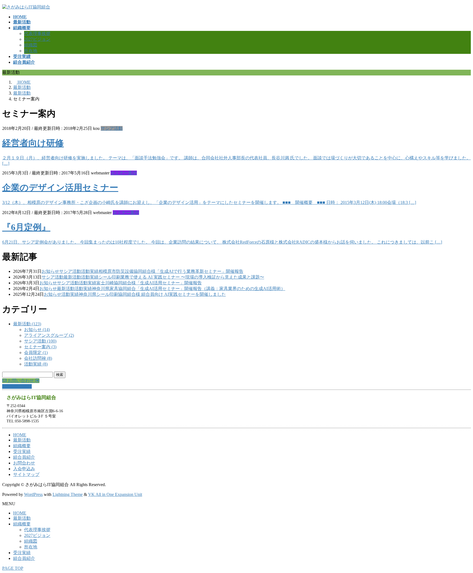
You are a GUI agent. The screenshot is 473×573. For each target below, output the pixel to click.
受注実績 (22, 451)
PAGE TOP (12, 568)
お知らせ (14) (37, 329)
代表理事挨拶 (37, 33)
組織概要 (22, 445)
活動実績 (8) (36, 364)
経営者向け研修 (33, 143)
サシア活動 (112, 128)
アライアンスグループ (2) (49, 335)
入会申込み (24, 468)
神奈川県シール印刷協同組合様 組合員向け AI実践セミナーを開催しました (152, 294)
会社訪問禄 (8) (38, 358)
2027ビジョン (37, 39)
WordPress (33, 494)
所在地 (30, 50)
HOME (19, 434)
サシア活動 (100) (40, 341)
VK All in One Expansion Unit (115, 494)
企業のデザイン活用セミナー (60, 187)
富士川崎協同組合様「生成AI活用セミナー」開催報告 (149, 282)
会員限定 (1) (36, 352)
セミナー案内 (124, 173)
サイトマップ (26, 474)
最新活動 (72, 277)
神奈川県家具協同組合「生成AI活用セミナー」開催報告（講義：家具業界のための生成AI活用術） (188, 288)
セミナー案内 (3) (40, 346)
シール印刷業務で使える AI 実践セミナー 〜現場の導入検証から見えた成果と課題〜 (181, 277)
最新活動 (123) (27, 323)
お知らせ (50, 271)
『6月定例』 (26, 227)
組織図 (30, 45)
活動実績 (90, 271)
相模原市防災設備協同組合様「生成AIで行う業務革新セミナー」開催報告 (171, 271)
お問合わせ (24, 463)
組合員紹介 (24, 457)
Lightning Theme (68, 494)
